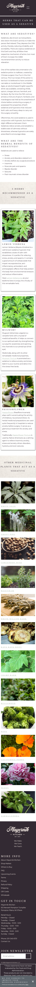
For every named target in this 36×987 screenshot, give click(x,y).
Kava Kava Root (11, 650)
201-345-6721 (12, 942)
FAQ (2, 873)
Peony (5, 791)
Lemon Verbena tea (14, 281)
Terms (3, 880)
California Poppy (12, 763)
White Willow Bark (13, 622)
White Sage (8, 509)
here (27, 984)
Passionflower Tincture (21, 438)
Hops (4, 734)
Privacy (4, 884)
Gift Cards (5, 894)
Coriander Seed (11, 565)
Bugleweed (8, 706)
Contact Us (5, 944)
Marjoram (7, 594)
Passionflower (7, 415)
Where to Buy (6, 870)
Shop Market (6, 866)
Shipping (4, 891)
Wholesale (5, 898)
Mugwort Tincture (9, 361)
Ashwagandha (10, 819)
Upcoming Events (8, 877)
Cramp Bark (9, 678)
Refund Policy (6, 888)
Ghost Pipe (8, 537)
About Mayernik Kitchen (10, 863)
